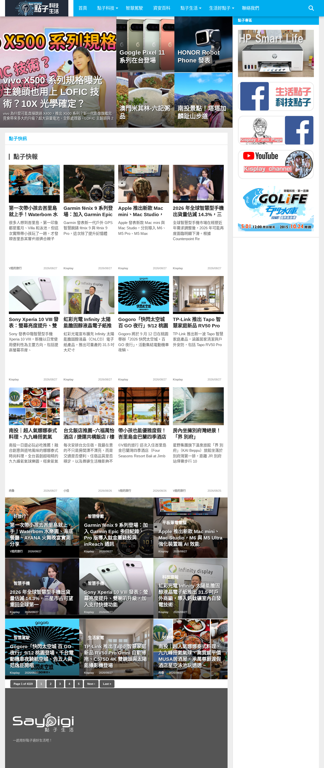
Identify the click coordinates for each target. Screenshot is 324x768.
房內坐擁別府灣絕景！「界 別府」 (197, 434)
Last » (107, 683)
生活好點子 (220, 8)
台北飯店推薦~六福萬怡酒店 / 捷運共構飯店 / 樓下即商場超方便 (89, 434)
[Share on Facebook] (23, 194)
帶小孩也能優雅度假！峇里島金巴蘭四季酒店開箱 (142, 434)
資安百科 (161, 8)
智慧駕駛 (134, 8)
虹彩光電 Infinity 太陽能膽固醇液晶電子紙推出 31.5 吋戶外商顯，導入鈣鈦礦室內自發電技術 (89, 323)
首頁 (82, 8)
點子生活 (189, 8)
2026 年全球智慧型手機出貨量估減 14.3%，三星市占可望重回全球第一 (198, 211)
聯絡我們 (250, 8)
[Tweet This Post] (34, 194)
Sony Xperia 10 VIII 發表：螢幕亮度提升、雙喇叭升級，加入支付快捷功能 (33, 323)
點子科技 (105, 8)
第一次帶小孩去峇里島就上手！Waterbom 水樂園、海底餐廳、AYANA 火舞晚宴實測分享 (33, 211)
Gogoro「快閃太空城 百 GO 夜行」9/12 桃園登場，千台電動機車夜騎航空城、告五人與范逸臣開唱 (143, 323)
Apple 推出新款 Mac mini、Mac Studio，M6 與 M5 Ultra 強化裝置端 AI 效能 (142, 211)
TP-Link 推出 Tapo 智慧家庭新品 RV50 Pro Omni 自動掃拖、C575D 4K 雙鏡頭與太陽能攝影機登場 (197, 323)
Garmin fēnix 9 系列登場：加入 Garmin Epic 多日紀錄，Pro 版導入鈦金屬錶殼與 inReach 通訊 (88, 211)
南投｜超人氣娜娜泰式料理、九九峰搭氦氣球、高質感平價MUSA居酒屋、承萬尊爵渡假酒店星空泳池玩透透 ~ (33, 434)
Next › (91, 683)
